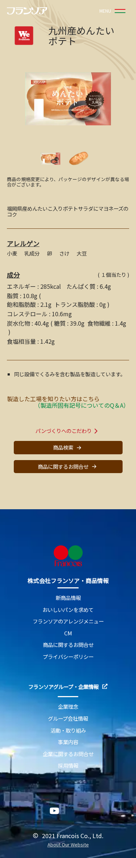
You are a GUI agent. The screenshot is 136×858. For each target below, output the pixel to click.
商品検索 (63, 447)
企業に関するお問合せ (68, 754)
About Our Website (68, 845)
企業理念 (68, 707)
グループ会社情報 (68, 719)
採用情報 (68, 766)
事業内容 (68, 742)
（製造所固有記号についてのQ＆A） (81, 405)
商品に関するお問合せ (63, 466)
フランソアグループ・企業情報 (63, 687)
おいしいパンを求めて (68, 610)
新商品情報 (68, 598)
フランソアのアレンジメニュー (68, 621)
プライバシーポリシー (68, 657)
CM (68, 633)
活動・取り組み (68, 731)
